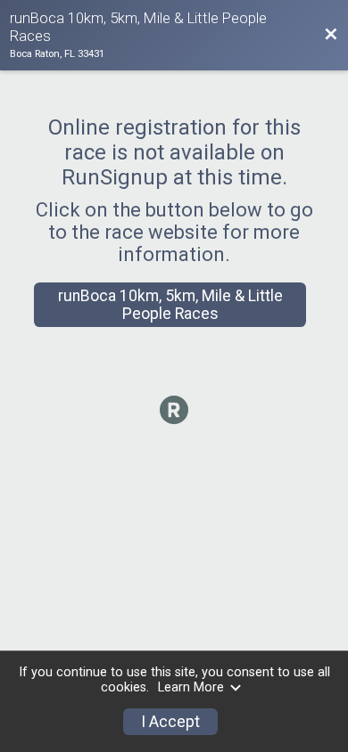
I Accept (170, 722)
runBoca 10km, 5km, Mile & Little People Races (170, 305)
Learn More (191, 687)
